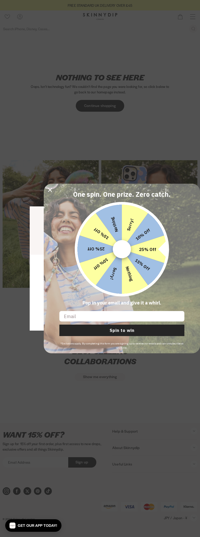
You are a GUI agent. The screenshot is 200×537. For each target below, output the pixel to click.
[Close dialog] (50, 190)
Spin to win (122, 330)
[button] (33, 525)
